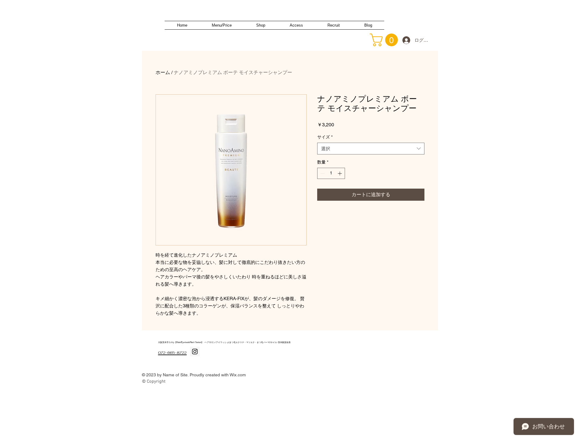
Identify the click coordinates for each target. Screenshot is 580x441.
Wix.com (238, 374)
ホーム (163, 72)
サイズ (325, 137)
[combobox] (370, 148)
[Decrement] (322, 173)
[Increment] (340, 173)
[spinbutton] (331, 173)
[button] (385, 40)
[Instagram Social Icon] (195, 351)
